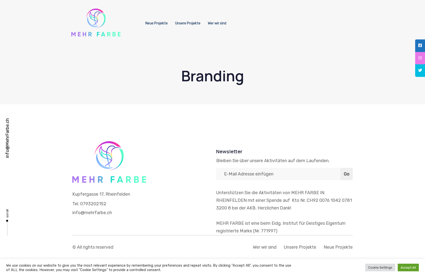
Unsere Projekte (187, 23)
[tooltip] (420, 45)
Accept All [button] (408, 267)
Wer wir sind (217, 23)
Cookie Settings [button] (380, 267)
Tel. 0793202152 (89, 204)
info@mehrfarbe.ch (92, 212)
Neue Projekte (156, 23)
